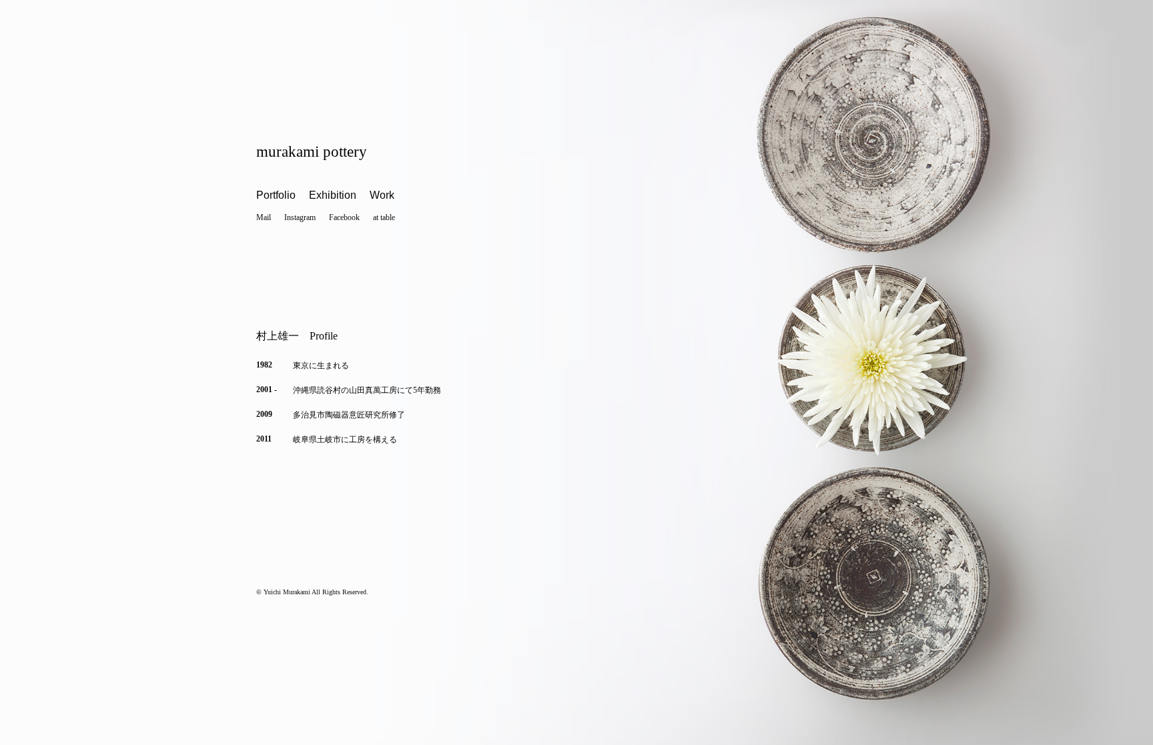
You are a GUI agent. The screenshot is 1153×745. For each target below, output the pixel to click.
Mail (263, 217)
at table (384, 217)
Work (382, 195)
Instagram (300, 217)
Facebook (344, 217)
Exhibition (332, 195)
